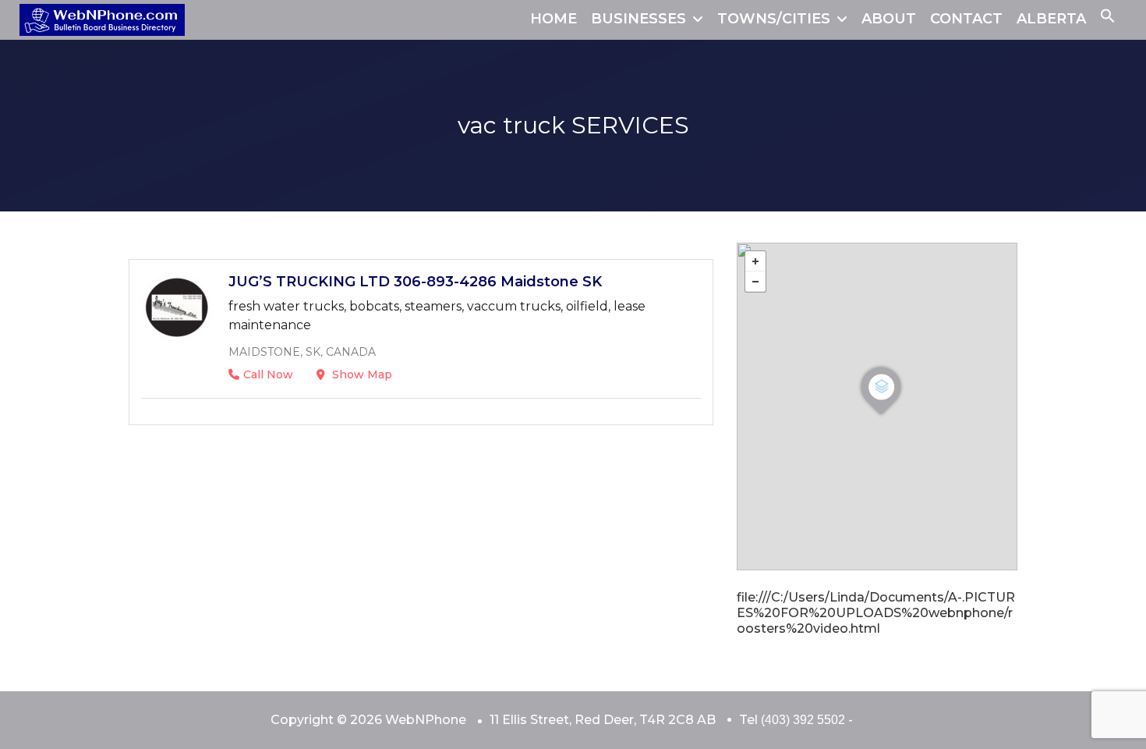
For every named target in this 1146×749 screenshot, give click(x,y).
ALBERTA (1051, 18)
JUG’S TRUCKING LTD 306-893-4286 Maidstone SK (415, 281)
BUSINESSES (638, 18)
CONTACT (966, 18)
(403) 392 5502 (803, 719)
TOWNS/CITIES (773, 18)
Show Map (360, 374)
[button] (1108, 18)
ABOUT (888, 18)
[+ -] (877, 406)
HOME (553, 18)
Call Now (268, 374)
